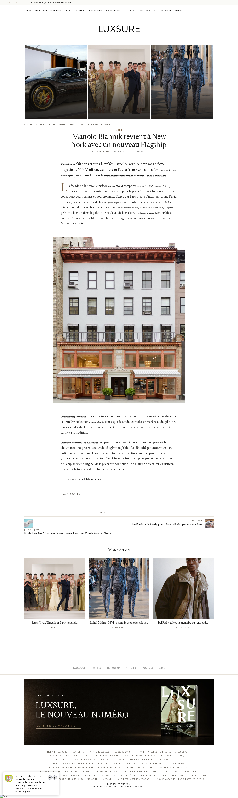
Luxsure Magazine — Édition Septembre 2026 (179, 779)
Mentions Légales (99, 752)
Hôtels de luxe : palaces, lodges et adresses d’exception (63, 775)
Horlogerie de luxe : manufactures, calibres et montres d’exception (78, 771)
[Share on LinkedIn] (131, 512)
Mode (29, 10)
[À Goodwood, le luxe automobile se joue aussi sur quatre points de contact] (56, 82)
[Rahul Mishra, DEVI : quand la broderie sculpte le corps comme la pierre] (182, 82)
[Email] (130, 39)
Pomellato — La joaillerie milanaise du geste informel (157, 763)
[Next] (27, 2)
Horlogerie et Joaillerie (48, 10)
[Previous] (23, 2)
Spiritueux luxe (197, 775)
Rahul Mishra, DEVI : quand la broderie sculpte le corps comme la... (179, 105)
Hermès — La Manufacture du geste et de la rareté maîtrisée (150, 760)
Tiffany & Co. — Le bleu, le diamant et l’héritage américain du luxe (84, 767)
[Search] (212, 10)
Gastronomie (113, 10)
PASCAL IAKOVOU (41, 114)
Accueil (28, 124)
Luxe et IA (151, 10)
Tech (140, 10)
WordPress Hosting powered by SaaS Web (119, 786)
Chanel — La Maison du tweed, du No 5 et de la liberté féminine (86, 763)
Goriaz (178, 10)
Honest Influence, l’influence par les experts (165, 752)
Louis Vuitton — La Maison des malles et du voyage (82, 760)
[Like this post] (118, 512)
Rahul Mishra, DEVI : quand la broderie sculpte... (119, 623)
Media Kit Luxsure (57, 752)
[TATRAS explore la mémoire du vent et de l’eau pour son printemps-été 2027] (183, 588)
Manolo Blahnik (71, 494)
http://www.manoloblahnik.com (81, 479)
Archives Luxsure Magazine (133, 779)
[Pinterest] (121, 39)
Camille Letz (102, 151)
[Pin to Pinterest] (128, 512)
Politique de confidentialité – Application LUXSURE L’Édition (133, 775)
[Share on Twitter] (125, 512)
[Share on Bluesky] (140, 512)
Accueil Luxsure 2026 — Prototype (78, 779)
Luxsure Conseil (124, 752)
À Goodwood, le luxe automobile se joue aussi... (54, 3)
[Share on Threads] (137, 512)
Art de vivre (95, 10)
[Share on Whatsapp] (134, 512)
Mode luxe (177, 775)
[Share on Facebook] (122, 512)
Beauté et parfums (76, 10)
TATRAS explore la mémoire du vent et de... (183, 623)
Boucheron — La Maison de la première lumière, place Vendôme (84, 756)
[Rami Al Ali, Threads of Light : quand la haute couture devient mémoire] (119, 82)
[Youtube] (126, 39)
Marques (108, 779)
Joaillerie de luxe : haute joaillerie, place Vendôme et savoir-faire (160, 771)
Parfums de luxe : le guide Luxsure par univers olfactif (159, 767)
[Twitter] (112, 39)
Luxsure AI (165, 10)
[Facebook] (108, 39)
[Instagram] (117, 39)
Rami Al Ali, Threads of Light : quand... (55, 623)
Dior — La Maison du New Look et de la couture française (157, 756)
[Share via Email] (143, 512)
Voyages (129, 10)
